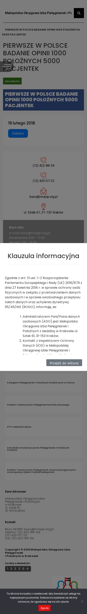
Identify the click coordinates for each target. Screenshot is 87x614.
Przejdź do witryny (64, 363)
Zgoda (44, 608)
